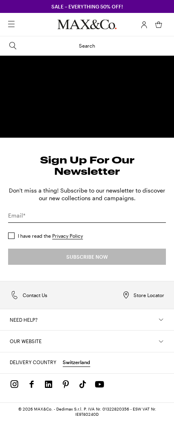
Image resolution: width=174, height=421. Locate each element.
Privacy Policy (67, 236)
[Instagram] (14, 384)
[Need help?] (161, 319)
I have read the (50, 236)
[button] (144, 25)
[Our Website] (161, 341)
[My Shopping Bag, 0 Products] (159, 25)
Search (87, 45)
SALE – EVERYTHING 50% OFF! (87, 6)
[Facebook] (31, 384)
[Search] (23, 25)
